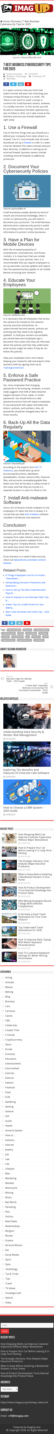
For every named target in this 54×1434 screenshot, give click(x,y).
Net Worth (10, 1202)
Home (6, 21)
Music (8, 1197)
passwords (18, 637)
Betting (9, 992)
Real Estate (11, 1221)
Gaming (9, 1106)
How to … (10, 1135)
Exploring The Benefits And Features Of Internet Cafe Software (26, 771)
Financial (10, 1087)
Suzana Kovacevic (14, 74)
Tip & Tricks (11, 1274)
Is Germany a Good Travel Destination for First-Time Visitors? (32, 917)
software (39, 640)
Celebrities (11, 1025)
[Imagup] (27, 7)
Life (7, 1164)
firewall (27, 142)
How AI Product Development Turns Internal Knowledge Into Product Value (34, 890)
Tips (7, 1278)
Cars (7, 1006)
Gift (7, 1116)
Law (7, 1159)
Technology (20, 76)
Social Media (12, 1254)
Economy (10, 1054)
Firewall (43, 633)
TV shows (10, 1288)
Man (7, 1173)
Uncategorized (13, 1293)
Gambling (10, 1101)
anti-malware (32, 514)
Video (8, 1302)
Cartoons (10, 1011)
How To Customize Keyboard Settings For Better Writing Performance (34, 956)
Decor (8, 1044)
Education (10, 1058)
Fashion (9, 1082)
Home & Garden (13, 1130)
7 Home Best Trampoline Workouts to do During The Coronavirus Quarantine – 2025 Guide (33, 688)
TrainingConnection (13, 367)
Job (7, 1154)
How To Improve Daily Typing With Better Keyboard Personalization (34, 942)
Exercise (9, 1073)
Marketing (10, 1178)
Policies (36, 637)
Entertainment (13, 1063)
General (9, 1111)
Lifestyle (9, 1168)
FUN (7, 1097)
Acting (8, 977)
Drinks (8, 1049)
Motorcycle (11, 1187)
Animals (9, 982)
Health (8, 1125)
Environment (12, 1068)
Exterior (9, 1078)
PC (28, 637)
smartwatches (25, 640)
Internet (9, 1144)
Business (16, 21)
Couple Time (12, 1030)
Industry (10, 1140)
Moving (9, 1192)
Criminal (10, 1035)
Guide (8, 1121)
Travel (8, 1283)
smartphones (8, 640)
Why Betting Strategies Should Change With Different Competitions (34, 904)
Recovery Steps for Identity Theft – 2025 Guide (19, 679)
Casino (8, 1015)
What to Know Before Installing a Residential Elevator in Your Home (35, 877)
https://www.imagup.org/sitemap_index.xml (24, 1402)
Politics (9, 1216)
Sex (7, 1250)
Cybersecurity (9, 633)
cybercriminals (41, 630)
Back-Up (27, 630)
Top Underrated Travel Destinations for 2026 (30, 929)
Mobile (6, 637)
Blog (7, 996)
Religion (9, 1231)
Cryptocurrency (13, 1039)
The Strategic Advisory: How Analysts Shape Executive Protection (33, 864)
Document (31, 633)
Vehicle (9, 1297)
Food (8, 1092)
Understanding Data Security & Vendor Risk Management (23, 733)
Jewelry (9, 1149)
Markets (9, 1183)
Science (9, 1240)
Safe (46, 637)
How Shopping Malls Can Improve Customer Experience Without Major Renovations (34, 837)
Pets (7, 1211)
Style (7, 1264)
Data (21, 633)
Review (9, 1235)
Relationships (12, 1226)
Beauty (9, 987)
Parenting (10, 1207)
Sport (8, 1259)
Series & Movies (13, 1245)
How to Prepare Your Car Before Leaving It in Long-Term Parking (35, 850)
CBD (7, 1020)
